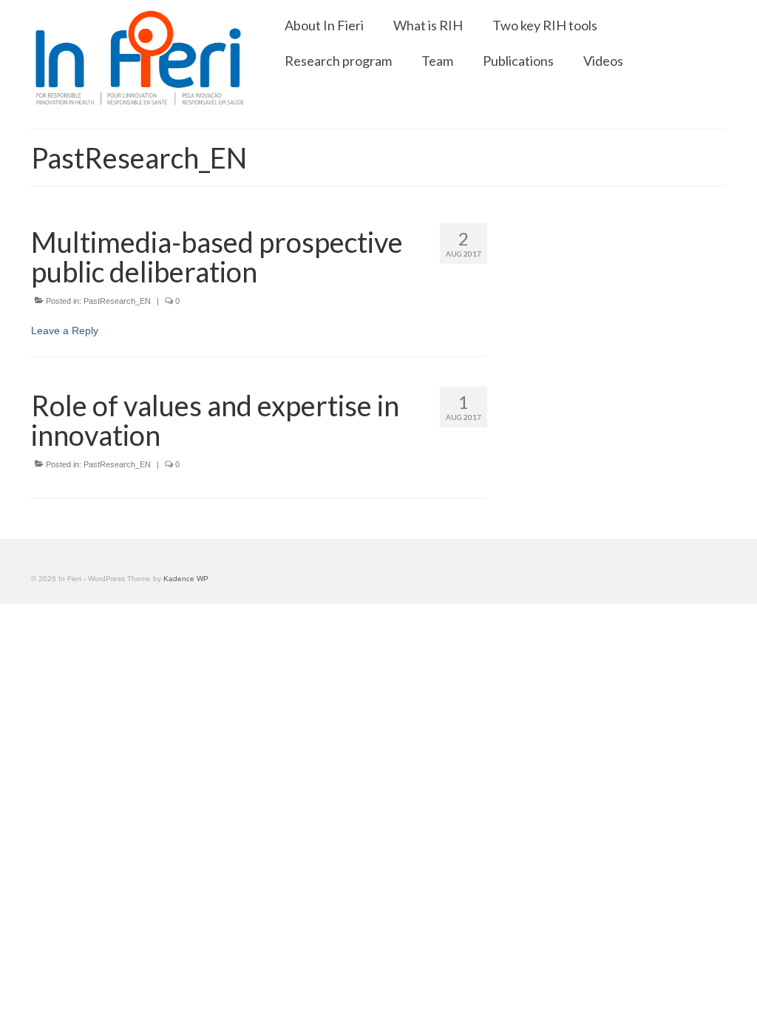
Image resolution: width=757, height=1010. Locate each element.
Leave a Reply (64, 330)
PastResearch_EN (117, 300)
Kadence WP (185, 579)
